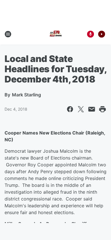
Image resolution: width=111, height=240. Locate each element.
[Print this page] (102, 109)
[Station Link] (55, 34)
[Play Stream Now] (101, 34)
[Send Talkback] (90, 34)
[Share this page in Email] (92, 109)
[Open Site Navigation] (8, 34)
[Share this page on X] (81, 109)
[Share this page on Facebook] (70, 109)
